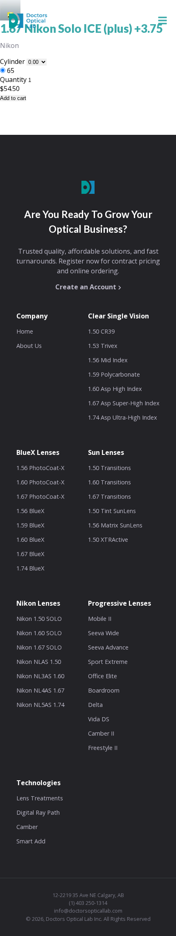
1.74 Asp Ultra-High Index (122, 417)
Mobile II (99, 618)
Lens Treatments (39, 798)
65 (10, 70)
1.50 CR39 (101, 331)
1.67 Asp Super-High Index (124, 403)
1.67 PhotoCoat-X (40, 496)
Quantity (13, 79)
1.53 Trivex (102, 346)
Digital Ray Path (38, 812)
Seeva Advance (108, 647)
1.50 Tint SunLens (112, 511)
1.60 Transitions (109, 482)
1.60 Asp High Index (115, 389)
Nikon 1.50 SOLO (39, 618)
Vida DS (98, 719)
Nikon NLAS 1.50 (38, 662)
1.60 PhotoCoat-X (40, 482)
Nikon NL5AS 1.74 (40, 705)
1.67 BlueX (30, 554)
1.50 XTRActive (108, 539)
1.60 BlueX (30, 539)
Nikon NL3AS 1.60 (40, 676)
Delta (95, 705)
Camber (27, 827)
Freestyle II (102, 748)
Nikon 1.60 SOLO (39, 633)
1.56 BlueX (30, 511)
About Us (29, 346)
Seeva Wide (103, 633)
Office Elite (102, 676)
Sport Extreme (108, 662)
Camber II (101, 733)
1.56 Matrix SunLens (115, 525)
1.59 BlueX (30, 525)
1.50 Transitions (109, 468)
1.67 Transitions (109, 496)
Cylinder (13, 61)
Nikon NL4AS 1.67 (40, 690)
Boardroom (104, 690)
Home (24, 331)
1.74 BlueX (30, 568)
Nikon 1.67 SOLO (39, 647)
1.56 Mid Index (108, 360)
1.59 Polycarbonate (114, 374)
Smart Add (30, 841)
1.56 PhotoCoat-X (40, 468)
